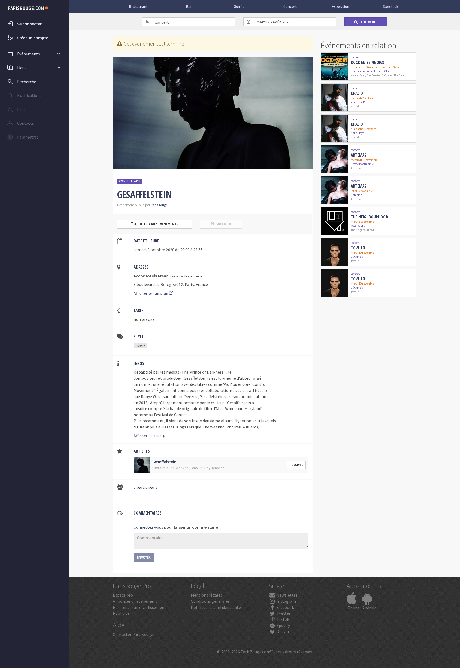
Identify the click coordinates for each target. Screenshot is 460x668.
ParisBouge (159, 205)
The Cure (399, 75)
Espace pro (123, 595)
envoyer (144, 557)
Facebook (285, 607)
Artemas (358, 155)
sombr (354, 75)
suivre (298, 465)
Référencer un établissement (139, 607)
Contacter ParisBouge (133, 634)
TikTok (282, 619)
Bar (189, 6)
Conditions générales (210, 601)
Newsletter (286, 595)
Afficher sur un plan (151, 293)
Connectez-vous (148, 527)
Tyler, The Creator (370, 75)
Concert (290, 6)
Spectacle (391, 6)
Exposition (340, 6)
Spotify (283, 625)
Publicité (121, 613)
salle (175, 276)
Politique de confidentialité (216, 607)
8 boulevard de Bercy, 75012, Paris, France (171, 284)
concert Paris (129, 181)
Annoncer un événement (135, 601)
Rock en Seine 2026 (367, 62)
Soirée (239, 6)
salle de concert (192, 276)
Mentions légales (206, 595)
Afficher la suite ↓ (149, 435)
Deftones (387, 75)
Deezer (282, 631)
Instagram (286, 601)
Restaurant (138, 6)
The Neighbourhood (369, 217)
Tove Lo (358, 248)
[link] (368, 66)
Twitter (283, 613)
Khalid (357, 93)
